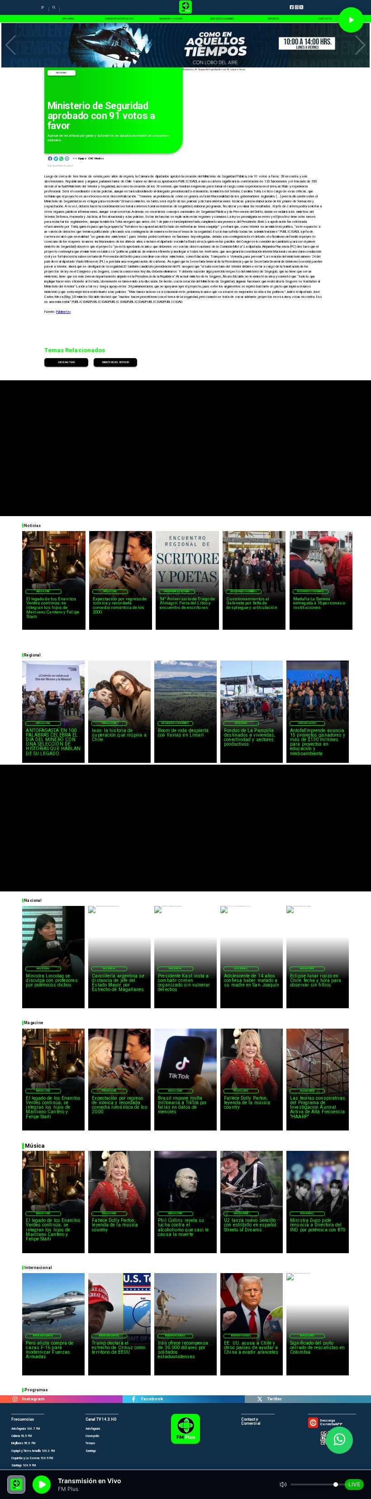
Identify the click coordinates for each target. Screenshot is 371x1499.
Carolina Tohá (66, 362)
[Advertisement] (185, 443)
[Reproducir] (351, 20)
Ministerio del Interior (115, 362)
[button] (11, 45)
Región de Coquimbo (244, 591)
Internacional (43, 1335)
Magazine (43, 591)
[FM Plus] (42, 10)
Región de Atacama (177, 591)
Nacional (61, 73)
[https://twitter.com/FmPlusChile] (259, 1399)
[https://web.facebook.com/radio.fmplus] (134, 1399)
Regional (241, 723)
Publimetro (63, 312)
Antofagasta (307, 723)
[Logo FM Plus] (185, 7)
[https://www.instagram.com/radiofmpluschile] (15, 1399)
